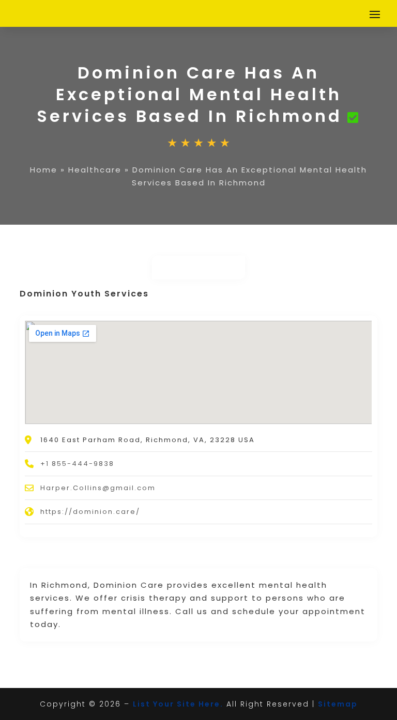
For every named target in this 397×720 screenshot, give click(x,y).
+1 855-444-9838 (77, 463)
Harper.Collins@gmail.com (98, 488)
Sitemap (338, 704)
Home (43, 169)
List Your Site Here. (178, 704)
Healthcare (94, 169)
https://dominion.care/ (90, 511)
